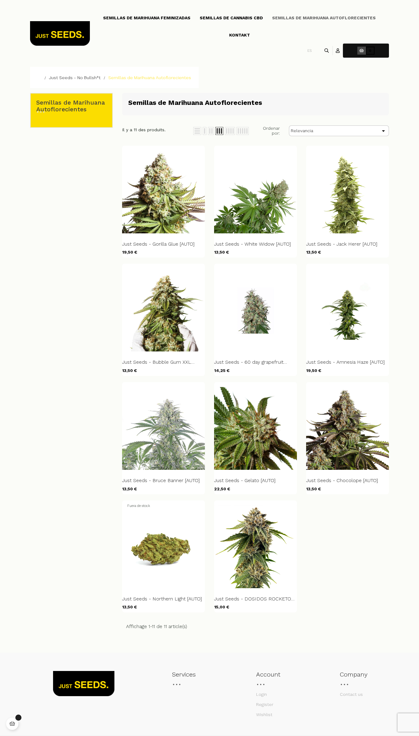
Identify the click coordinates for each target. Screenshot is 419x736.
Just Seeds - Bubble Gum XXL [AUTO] (156, 362)
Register (264, 704)
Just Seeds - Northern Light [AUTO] (162, 599)
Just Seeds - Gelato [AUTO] (244, 480)
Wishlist (264, 714)
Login (261, 694)
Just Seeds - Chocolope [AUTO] (342, 480)
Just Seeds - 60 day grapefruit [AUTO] (248, 362)
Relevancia (339, 131)
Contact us (351, 694)
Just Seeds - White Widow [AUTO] (252, 244)
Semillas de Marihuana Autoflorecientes (70, 106)
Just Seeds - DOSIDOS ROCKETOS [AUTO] (254, 599)
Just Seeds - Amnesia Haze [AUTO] (345, 362)
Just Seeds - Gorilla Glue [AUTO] (158, 244)
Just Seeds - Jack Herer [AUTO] (341, 244)
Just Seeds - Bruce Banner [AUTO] (161, 480)
